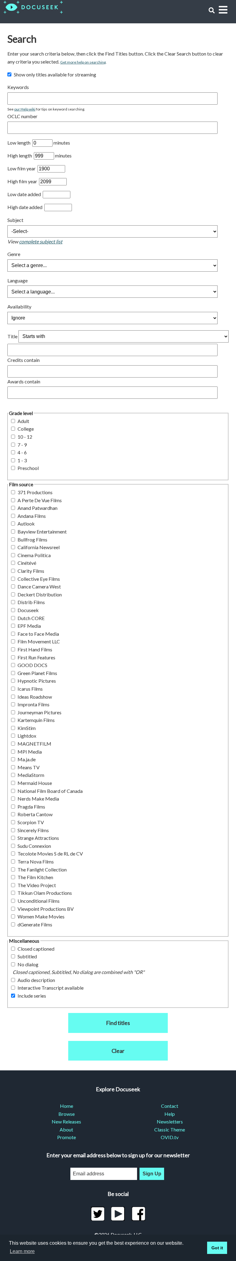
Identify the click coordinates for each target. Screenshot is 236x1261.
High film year (22, 181)
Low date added (24, 194)
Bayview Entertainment (42, 531)
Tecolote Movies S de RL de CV (50, 853)
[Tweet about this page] (97, 1214)
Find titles (118, 1022)
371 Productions (35, 492)
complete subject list (40, 241)
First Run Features (36, 657)
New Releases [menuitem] (66, 1121)
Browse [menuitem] (66, 1114)
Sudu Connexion (34, 846)
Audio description (36, 980)
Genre (13, 254)
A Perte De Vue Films (40, 500)
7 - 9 (22, 445)
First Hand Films (35, 649)
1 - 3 (22, 460)
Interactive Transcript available (51, 988)
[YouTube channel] (118, 1214)
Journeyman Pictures (39, 712)
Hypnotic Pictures (37, 681)
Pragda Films (31, 806)
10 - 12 (25, 437)
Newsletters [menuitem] (170, 1121)
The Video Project (37, 885)
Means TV (29, 767)
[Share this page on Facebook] (138, 1214)
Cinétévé (27, 563)
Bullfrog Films (32, 539)
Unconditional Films (39, 901)
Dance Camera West (39, 586)
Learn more (22, 1251)
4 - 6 (22, 452)
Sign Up (152, 1173)
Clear (118, 1050)
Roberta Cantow (35, 814)
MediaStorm (31, 775)
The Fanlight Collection (42, 869)
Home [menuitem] (66, 1106)
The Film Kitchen (35, 877)
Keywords (18, 87)
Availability (19, 306)
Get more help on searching (83, 62)
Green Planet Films (37, 673)
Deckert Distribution (40, 594)
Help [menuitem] (169, 1114)
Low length (19, 143)
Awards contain (23, 381)
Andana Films (32, 516)
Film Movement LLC (39, 641)
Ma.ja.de (27, 759)
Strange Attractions (38, 838)
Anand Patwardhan (37, 508)
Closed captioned (36, 949)
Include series (32, 996)
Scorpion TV (31, 822)
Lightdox (27, 736)
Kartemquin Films (36, 720)
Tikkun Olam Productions (45, 893)
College (26, 429)
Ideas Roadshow (35, 697)
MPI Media (30, 752)
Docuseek (28, 610)
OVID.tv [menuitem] (170, 1137)
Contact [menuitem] (169, 1106)
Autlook (26, 523)
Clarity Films (31, 571)
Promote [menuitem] (66, 1137)
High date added (25, 207)
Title (12, 336)
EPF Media (29, 626)
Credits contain (23, 360)
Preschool (28, 468)
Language (17, 280)
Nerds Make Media (38, 798)
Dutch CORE (31, 618)
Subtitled (27, 956)
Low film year (22, 168)
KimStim (27, 728)
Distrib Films (31, 602)
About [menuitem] (66, 1129)
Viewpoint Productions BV (46, 909)
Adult (23, 421)
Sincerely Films (33, 830)
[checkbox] (9, 74)
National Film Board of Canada (50, 791)
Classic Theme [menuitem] (169, 1129)
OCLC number (22, 116)
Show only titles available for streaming (55, 74)
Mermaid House (35, 783)
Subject (15, 220)
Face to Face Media (38, 634)
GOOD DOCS (32, 665)
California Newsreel (39, 547)
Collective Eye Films (39, 579)
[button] (211, 10)
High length (20, 155)
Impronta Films (33, 704)
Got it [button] (217, 1247)
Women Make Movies (41, 916)
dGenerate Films (35, 924)
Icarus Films (30, 689)
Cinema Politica (34, 555)
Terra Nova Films (36, 861)
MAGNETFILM (34, 744)
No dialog (28, 964)
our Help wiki (24, 109)
